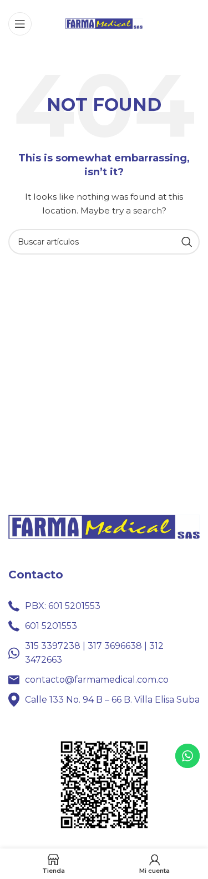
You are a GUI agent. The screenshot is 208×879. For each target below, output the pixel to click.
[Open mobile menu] (20, 24)
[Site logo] (104, 23)
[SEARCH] (187, 242)
